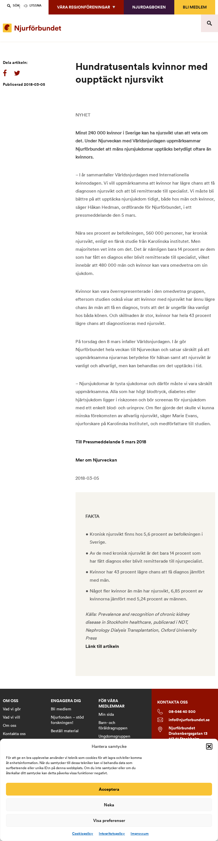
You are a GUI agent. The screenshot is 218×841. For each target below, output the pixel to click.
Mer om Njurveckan (96, 460)
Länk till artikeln (102, 646)
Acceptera (109, 789)
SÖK (16, 5)
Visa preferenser (109, 820)
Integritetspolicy (112, 833)
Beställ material (65, 730)
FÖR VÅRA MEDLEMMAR (111, 703)
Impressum (140, 833)
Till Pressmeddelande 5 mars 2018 (111, 442)
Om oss (9, 725)
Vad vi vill (11, 717)
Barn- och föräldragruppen (112, 725)
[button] (209, 746)
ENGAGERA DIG (66, 701)
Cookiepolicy (82, 833)
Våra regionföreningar (83, 7)
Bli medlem (195, 7)
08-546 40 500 (182, 711)
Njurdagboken (149, 7)
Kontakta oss (14, 733)
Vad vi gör (12, 708)
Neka (109, 805)
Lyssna (35, 5)
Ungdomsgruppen (114, 736)
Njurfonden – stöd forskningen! (67, 720)
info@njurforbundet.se (189, 720)
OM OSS (10, 701)
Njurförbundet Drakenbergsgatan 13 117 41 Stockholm (188, 733)
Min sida (106, 714)
